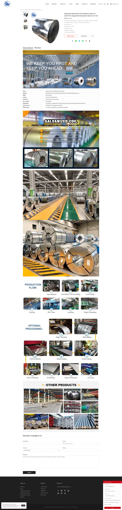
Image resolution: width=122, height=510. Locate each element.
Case (70, 4)
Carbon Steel (27, 9)
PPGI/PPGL (43, 490)
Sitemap (22, 497)
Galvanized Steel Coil (37, 9)
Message (25, 454)
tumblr (90, 41)
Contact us (84, 4)
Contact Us (84, 36)
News (77, 4)
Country (25, 448)
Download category (25, 493)
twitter (79, 41)
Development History (25, 495)
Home (47, 4)
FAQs (21, 488)
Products (54, 4)
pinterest (86, 41)
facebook (72, 41)
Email (64, 441)
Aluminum (43, 488)
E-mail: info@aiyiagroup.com (64, 486)
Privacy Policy (74, 507)
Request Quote (70, 36)
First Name (25, 441)
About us (62, 4)
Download (93, 4)
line (76, 41)
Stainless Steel (44, 493)
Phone (64, 448)
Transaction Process (25, 490)
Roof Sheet (43, 495)
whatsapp (83, 41)
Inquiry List (115, 4)
